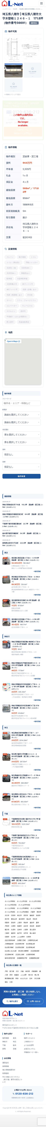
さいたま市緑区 (10, 912)
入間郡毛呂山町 (33, 940)
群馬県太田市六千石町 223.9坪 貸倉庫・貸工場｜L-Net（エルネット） (22, 544)
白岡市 (28, 937)
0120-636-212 (24, 1093)
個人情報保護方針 (8, 1070)
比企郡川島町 (9, 947)
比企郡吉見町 (19, 947)
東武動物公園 (9, 978)
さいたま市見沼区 (11, 905)
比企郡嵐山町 (30, 944)
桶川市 (7, 929)
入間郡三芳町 (21, 940)
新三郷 (12, 971)
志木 (30, 978)
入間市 (13, 926)
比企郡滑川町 (19, 944)
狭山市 (28, 919)
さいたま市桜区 (10, 908)
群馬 (4, 1049)
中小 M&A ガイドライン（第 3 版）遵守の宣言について (12, 1079)
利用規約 (5, 1073)
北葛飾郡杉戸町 (22, 958)
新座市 (38, 926)
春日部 (27, 971)
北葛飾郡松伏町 (34, 958)
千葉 (4, 1045)
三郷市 (7, 933)
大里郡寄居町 (30, 954)
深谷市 (13, 922)
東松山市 (14, 919)
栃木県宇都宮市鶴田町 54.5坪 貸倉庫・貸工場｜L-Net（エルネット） (21, 534)
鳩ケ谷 (30, 975)
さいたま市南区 (36, 908)
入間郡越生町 (9, 944)
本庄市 (7, 919)
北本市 (19, 929)
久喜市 (13, 929)
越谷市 (32, 922)
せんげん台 (24, 978)
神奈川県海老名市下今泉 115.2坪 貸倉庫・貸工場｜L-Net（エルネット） (22, 506)
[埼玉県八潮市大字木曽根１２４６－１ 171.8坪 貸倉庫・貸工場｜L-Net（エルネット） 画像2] (14, 70)
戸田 (6, 971)
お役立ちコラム (29, 1049)
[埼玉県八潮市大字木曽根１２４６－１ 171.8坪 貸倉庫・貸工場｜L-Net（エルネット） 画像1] (23, 49)
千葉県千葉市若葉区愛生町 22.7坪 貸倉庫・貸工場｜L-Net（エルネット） (22, 525)
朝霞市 (19, 926)
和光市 (32, 926)
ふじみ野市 (21, 937)
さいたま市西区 (10, 901)
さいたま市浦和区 (23, 908)
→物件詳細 (37, 571)
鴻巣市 (7, 922)
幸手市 (26, 933)
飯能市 (32, 915)
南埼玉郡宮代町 (10, 958)
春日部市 (22, 919)
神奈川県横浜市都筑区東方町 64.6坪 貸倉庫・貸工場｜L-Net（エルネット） (22, 515)
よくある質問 (29, 1045)
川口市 (7, 915)
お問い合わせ (35, 1001)
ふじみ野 (23, 975)
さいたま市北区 (22, 901)
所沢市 (26, 915)
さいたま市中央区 (24, 905)
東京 (14, 1038)
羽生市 (35, 919)
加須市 (38, 915)
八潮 (6, 975)
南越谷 (16, 975)
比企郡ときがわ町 (11, 951)
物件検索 (5, 1038)
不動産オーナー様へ (31, 1052)
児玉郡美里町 (35, 951)
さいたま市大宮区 (35, 901)
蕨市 (37, 922)
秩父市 (19, 915)
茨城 (14, 1049)
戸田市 (7, 926)
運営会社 (5, 1063)
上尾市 (19, 922)
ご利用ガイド (29, 1042)
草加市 (26, 922)
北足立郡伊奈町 (10, 940)
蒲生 (6, 982)
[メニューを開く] (41, 3)
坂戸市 (19, 933)
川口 (17, 971)
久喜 (11, 982)
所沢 (11, 975)
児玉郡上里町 (19, 954)
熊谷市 (39, 912)
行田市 (13, 915)
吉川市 (13, 937)
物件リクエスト (29, 1038)
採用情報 (5, 1066)
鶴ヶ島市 (33, 933)
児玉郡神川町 (9, 954)
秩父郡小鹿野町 (23, 951)
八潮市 (26, 929)
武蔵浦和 (35, 971)
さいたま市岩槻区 (23, 912)
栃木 (14, 1045)
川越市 (33, 912)
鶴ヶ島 (37, 975)
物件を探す (14, 1001)
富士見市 (33, 929)
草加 (16, 978)
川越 (22, 971)
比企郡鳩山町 (30, 947)
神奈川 (4, 1042)
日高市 (7, 937)
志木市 (26, 926)
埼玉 (14, 1042)
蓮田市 (13, 933)
